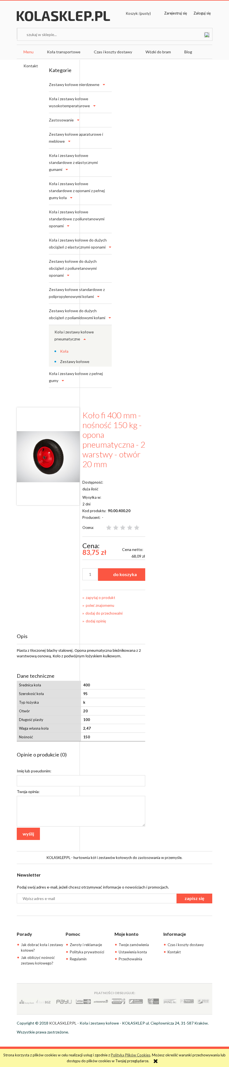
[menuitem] (28, 52)
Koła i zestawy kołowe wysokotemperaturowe (69, 102)
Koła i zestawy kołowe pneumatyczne (74, 335)
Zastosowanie (61, 120)
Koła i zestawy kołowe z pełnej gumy (76, 377)
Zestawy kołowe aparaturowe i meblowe (76, 138)
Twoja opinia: (28, 791)
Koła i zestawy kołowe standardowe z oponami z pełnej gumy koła (77, 190)
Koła (64, 351)
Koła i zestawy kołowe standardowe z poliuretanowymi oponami (76, 218)
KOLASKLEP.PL (63, 1023)
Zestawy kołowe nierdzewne (74, 84)
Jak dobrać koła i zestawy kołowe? (42, 947)
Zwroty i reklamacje (86, 944)
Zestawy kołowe (74, 361)
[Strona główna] (63, 21)
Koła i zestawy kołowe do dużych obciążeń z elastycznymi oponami (78, 243)
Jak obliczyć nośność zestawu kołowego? (38, 960)
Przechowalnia (130, 959)
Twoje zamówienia (134, 944)
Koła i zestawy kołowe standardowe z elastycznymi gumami (73, 162)
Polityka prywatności (87, 952)
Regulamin (78, 959)
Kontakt (174, 952)
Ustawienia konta (133, 952)
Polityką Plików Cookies (130, 1055)
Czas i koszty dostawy (186, 944)
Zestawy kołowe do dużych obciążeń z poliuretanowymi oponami (73, 268)
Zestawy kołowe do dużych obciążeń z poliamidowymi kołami (77, 314)
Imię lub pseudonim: (34, 770)
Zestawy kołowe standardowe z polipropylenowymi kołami (77, 293)
